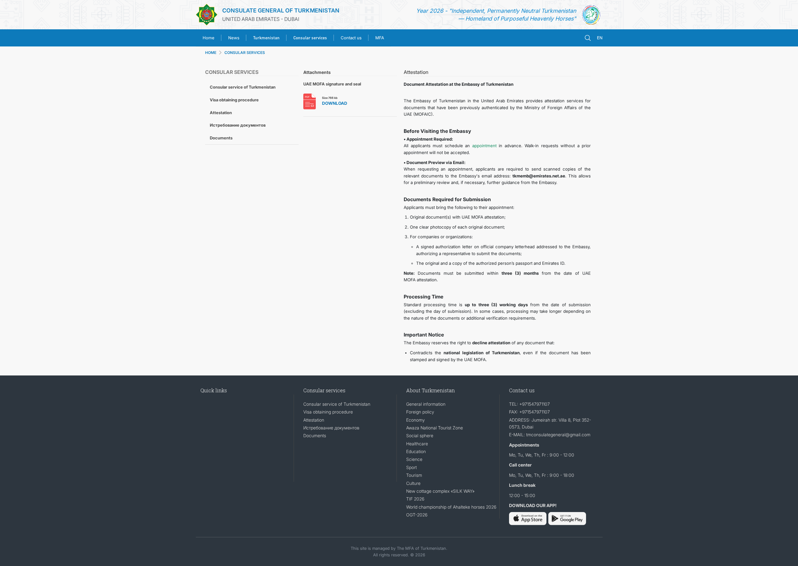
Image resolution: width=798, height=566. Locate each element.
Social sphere (419, 435)
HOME (210, 52)
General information (425, 404)
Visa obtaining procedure (234, 99)
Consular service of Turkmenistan (243, 87)
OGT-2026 (416, 514)
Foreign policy (420, 411)
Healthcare (417, 443)
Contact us (351, 37)
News (233, 37)
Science (414, 459)
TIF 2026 (415, 498)
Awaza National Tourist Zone (434, 427)
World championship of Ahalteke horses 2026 (451, 507)
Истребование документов (238, 125)
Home (208, 37)
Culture (413, 483)
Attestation (221, 112)
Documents (221, 137)
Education (416, 451)
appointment (484, 145)
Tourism (414, 475)
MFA (379, 37)
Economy (415, 420)
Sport (411, 467)
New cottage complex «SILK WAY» (440, 491)
